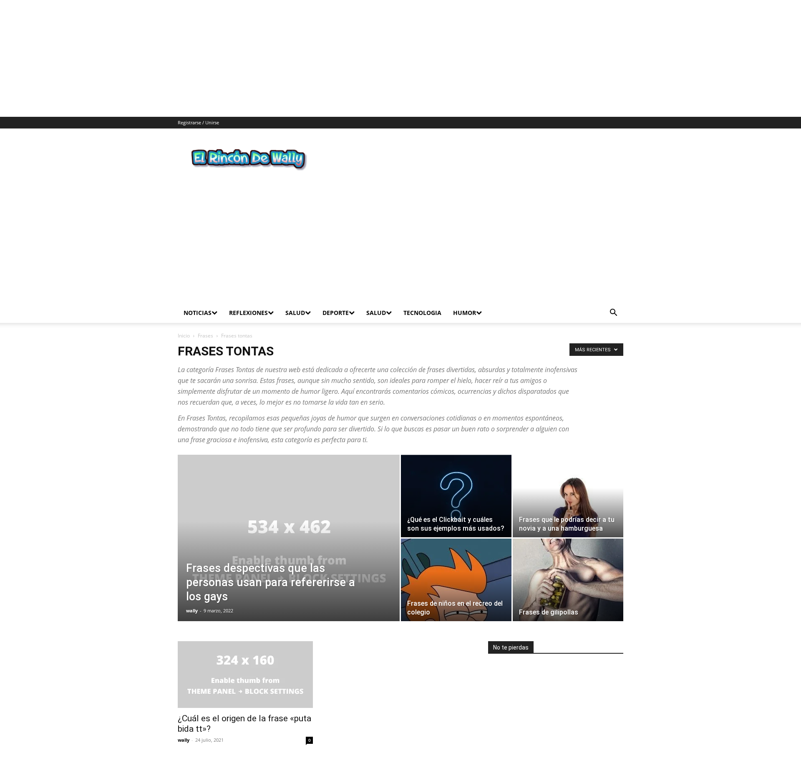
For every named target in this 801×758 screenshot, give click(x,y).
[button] (613, 280)
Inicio (184, 301)
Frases (205, 301)
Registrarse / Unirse (198, 122)
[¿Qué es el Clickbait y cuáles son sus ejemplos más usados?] (456, 462)
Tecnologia (422, 279)
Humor (464, 279)
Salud (295, 279)
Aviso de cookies (559, 750)
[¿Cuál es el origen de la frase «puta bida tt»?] (245, 640)
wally (192, 577)
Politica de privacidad (452, 750)
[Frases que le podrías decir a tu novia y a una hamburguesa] (568, 462)
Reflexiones (248, 279)
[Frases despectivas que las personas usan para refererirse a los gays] (289, 517)
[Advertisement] (250, 58)
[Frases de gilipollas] (568, 546)
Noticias (198, 279)
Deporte (335, 279)
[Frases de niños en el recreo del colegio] (456, 546)
